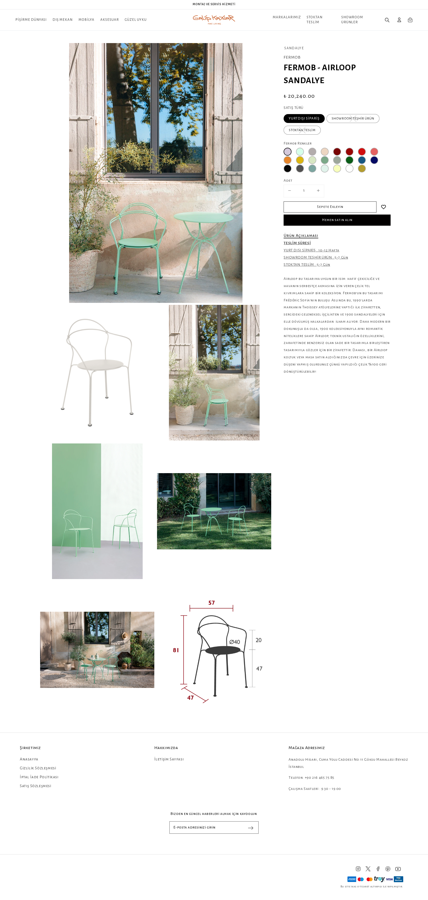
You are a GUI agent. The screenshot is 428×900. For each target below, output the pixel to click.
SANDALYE (294, 48)
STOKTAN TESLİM (314, 19)
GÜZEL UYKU (136, 20)
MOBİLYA (86, 20)
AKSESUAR (109, 20)
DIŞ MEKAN (63, 20)
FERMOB (292, 57)
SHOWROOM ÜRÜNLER (352, 19)
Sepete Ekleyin (330, 207)
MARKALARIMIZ (287, 17)
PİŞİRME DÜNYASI (31, 20)
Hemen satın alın (337, 220)
